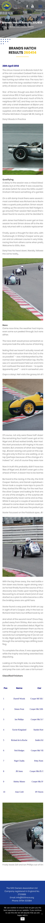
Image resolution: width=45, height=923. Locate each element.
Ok (23, 919)
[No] (42, 914)
